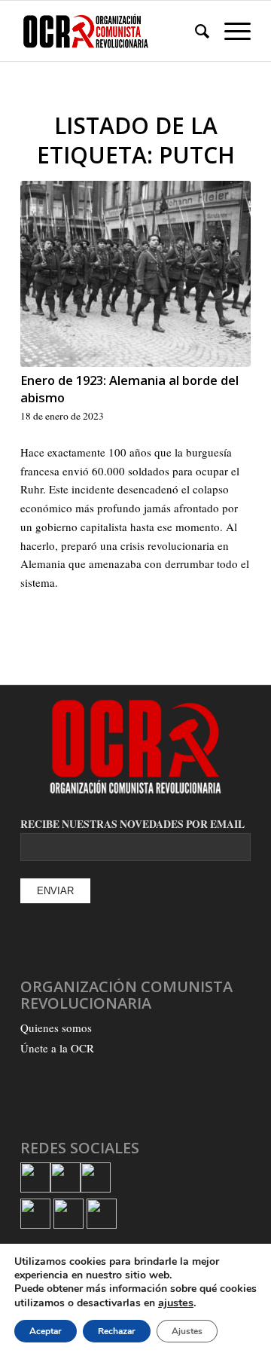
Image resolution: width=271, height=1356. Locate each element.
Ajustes (187, 1331)
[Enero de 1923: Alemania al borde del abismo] (135, 274)
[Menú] (230, 31)
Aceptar (45, 1331)
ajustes (175, 1302)
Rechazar (117, 1331)
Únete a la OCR (57, 1047)
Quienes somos (56, 1027)
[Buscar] (194, 31)
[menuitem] (194, 31)
